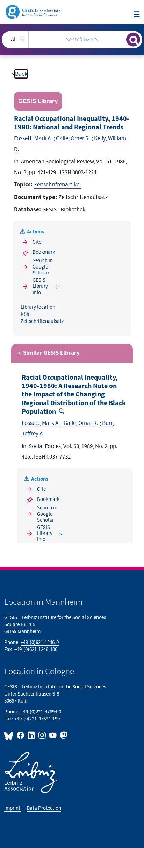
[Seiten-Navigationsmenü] (137, 15)
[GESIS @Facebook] (20, 735)
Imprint (12, 808)
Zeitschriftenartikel (57, 185)
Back (21, 74)
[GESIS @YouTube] (53, 735)
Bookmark (44, 252)
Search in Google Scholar (43, 266)
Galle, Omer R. (73, 138)
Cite (37, 242)
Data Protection (44, 808)
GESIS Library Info (40, 286)
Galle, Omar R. (81, 423)
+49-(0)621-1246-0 (40, 642)
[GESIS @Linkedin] (31, 735)
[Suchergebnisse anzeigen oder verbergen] (133, 39)
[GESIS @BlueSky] (9, 735)
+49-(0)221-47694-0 (41, 711)
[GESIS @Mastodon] (63, 735)
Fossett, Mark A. (33, 138)
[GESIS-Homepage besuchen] (33, 11)
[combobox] (72, 39)
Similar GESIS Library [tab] (51, 353)
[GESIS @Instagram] (42, 735)
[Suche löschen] (121, 38)
